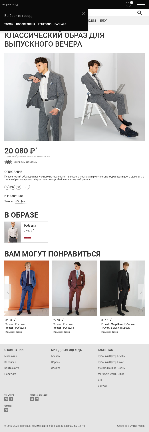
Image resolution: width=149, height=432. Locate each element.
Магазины (10, 356)
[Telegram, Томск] (11, 399)
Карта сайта (11, 367)
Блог (103, 20)
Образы (56, 362)
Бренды (55, 356)
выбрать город (10, 4)
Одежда (56, 367)
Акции (91, 20)
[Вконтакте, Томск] (6, 399)
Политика (10, 373)
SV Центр (21, 201)
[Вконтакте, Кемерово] (6, 410)
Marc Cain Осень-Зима (111, 373)
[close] (83, 13)
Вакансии (10, 362)
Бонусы (102, 385)
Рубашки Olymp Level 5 (111, 356)
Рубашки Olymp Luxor (111, 362)
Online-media (137, 425)
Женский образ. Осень (111, 367)
